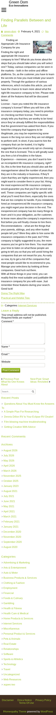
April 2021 (9, 511)
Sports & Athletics (13, 659)
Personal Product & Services (19, 633)
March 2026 (9, 470)
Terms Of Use (26, 703)
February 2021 (11, 521)
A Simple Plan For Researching (21, 411)
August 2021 (10, 491)
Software (8, 654)
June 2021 (9, 501)
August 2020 (10, 547)
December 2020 (12, 531)
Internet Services (27, 305)
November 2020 (12, 537)
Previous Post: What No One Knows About (12, 382)
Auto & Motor (10, 572)
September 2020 (12, 542)
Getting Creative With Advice (20, 427)
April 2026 (9, 465)
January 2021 (11, 526)
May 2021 (8, 506)
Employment (10, 588)
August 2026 (10, 450)
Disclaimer (8, 700)
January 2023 (11, 486)
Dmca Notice (24, 700)
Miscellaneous (11, 628)
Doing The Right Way (13, 293)
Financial (8, 593)
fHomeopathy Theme (14, 711)
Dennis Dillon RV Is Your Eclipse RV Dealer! (28, 416)
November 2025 (12, 476)
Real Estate (9, 644)
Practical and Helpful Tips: (15, 298)
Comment (7, 321)
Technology (9, 664)
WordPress (47, 711)
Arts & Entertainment (14, 567)
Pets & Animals (11, 639)
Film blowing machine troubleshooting (25, 421)
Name (5, 346)
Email (5, 354)
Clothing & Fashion (14, 583)
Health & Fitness (12, 608)
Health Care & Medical (15, 613)
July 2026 (8, 455)
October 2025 (10, 481)
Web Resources (12, 679)
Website (5, 361)
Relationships (11, 649)
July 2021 (8, 496)
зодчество (9, 684)
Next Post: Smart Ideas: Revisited (39, 380)
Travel (6, 669)
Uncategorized (11, 674)
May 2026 (8, 460)
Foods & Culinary (13, 598)
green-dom (10, 31)
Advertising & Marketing (16, 562)
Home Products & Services (18, 618)
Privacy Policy (43, 700)
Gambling (8, 603)
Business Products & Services (20, 578)
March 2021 (9, 516)
